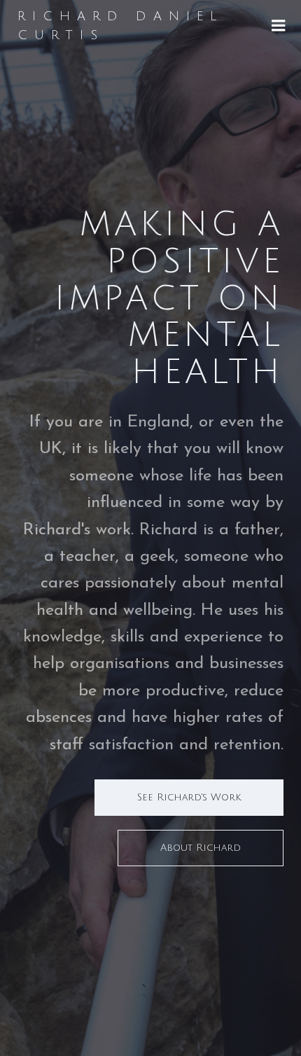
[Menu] (278, 26)
